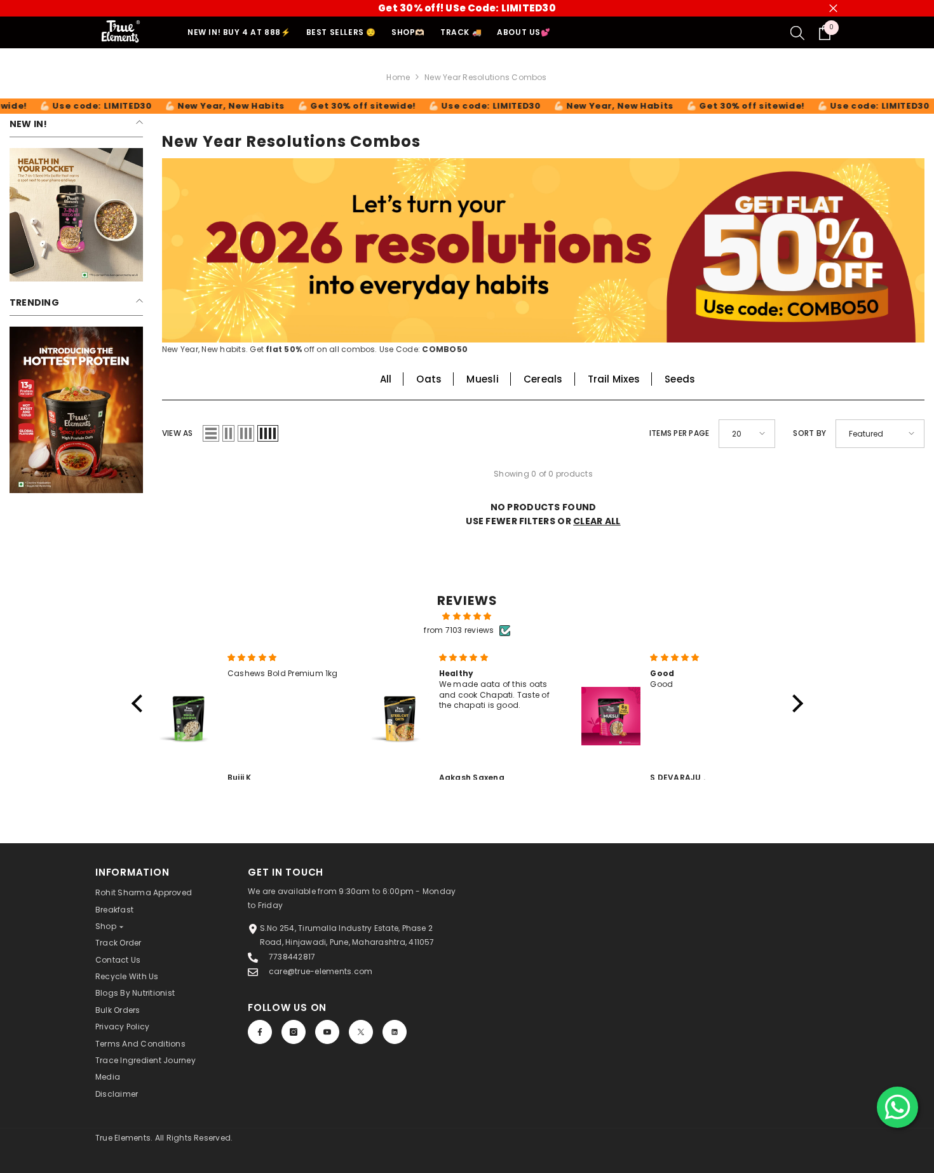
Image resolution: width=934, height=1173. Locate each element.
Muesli (482, 379)
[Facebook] (260, 1032)
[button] (211, 433)
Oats (429, 379)
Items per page (679, 433)
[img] (467, 616)
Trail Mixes (614, 379)
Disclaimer (116, 1093)
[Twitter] (361, 1032)
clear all (597, 521)
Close (833, 8)
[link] (76, 214)
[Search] (797, 32)
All (386, 379)
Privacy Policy (122, 1026)
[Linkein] (394, 1032)
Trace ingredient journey (145, 1060)
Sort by (809, 433)
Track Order (118, 942)
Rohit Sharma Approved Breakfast (143, 900)
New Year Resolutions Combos (485, 77)
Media (107, 1076)
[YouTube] (327, 1032)
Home (398, 77)
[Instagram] (293, 1032)
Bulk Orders (117, 1010)
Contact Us (117, 959)
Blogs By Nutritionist (135, 992)
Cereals (543, 379)
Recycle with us (127, 976)
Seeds (680, 379)
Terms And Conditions (140, 1043)
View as (177, 433)
